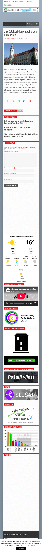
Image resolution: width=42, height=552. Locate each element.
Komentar (11, 152)
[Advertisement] (21, 212)
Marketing (7, 2)
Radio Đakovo (8, 5)
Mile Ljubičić (9, 38)
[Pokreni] (7, 303)
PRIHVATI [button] (21, 548)
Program (29, 2)
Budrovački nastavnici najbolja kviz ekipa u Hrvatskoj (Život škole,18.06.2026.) (18, 122)
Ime (9, 168)
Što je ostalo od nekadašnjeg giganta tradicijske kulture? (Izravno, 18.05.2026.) (21, 135)
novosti (20, 111)
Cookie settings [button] (30, 545)
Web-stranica (8, 179)
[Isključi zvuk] (31, 303)
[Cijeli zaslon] (35, 303)
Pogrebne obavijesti (19, 2)
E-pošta (10, 173)
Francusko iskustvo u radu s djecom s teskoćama (17, 128)
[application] (21, 296)
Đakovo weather (21, 281)
